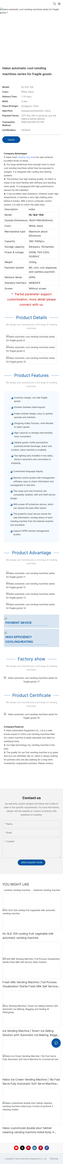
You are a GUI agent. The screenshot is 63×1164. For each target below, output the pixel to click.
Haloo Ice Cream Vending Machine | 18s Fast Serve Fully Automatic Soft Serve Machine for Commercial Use (31, 1082)
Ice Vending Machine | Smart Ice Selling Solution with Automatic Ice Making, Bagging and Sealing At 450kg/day (31, 1033)
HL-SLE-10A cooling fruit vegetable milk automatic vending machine (28, 935)
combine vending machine (17, 890)
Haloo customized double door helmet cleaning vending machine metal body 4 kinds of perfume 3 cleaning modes (28, 1130)
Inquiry (11, 139)
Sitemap (53, 1158)
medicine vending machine (46, 890)
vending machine (26, 157)
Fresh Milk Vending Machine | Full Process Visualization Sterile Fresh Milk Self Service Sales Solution (29, 984)
